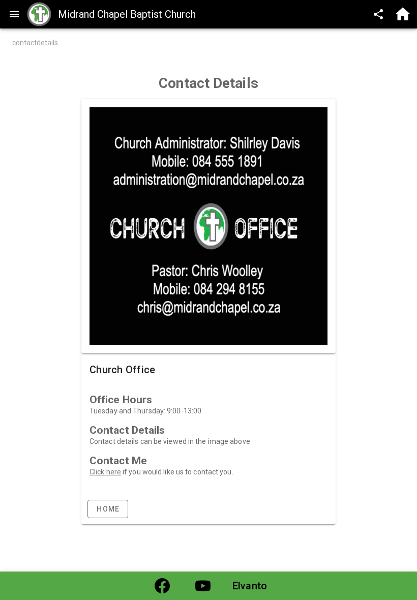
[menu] (14, 14)
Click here (105, 472)
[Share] (378, 14)
